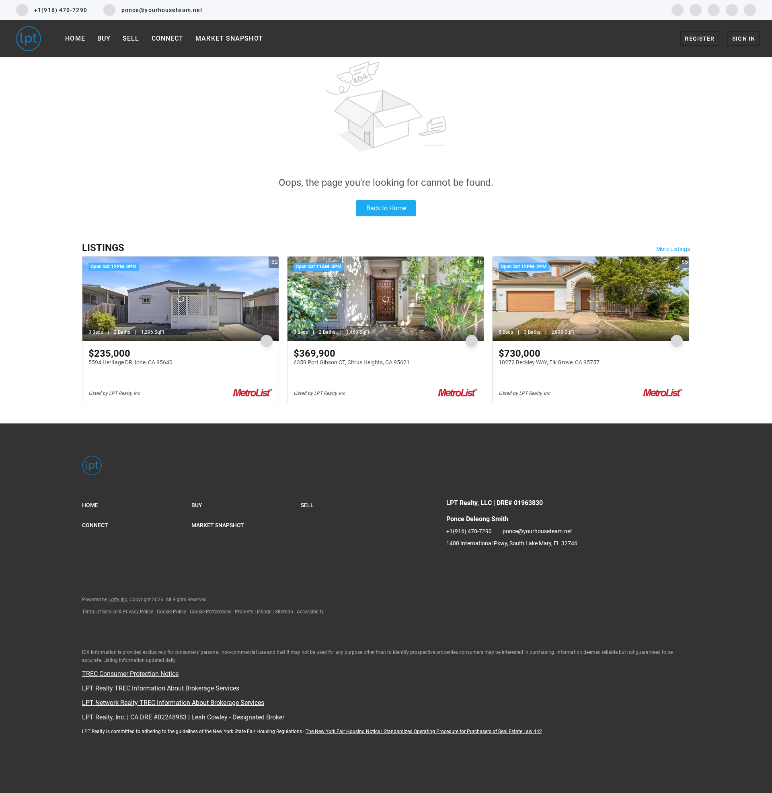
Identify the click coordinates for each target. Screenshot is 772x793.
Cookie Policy (171, 611)
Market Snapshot (229, 38)
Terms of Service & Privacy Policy (117, 611)
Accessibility (310, 611)
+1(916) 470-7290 (469, 531)
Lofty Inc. (118, 599)
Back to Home (386, 208)
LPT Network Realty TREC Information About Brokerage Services (173, 703)
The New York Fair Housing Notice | (345, 731)
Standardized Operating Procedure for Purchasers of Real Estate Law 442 (463, 731)
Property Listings (253, 611)
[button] (136, 505)
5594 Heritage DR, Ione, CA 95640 (130, 362)
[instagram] (714, 9)
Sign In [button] (743, 38)
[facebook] (677, 9)
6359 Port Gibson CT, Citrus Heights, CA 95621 (352, 362)
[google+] (750, 9)
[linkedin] (696, 9)
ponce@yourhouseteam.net (537, 531)
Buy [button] (104, 38)
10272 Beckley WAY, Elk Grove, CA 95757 (549, 362)
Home (75, 38)
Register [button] (700, 38)
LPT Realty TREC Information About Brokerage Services (160, 688)
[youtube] (732, 9)
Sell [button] (131, 38)
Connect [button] (168, 38)
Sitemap (284, 611)
